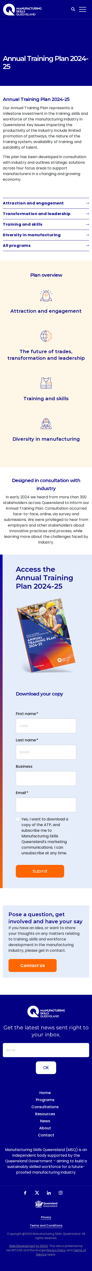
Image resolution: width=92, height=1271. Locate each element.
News (45, 1121)
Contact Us (32, 965)
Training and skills (22, 224)
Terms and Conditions (46, 1225)
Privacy (46, 1217)
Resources (45, 1114)
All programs (16, 245)
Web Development (22, 1246)
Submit (40, 871)
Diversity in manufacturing (32, 235)
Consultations (45, 1107)
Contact (46, 1135)
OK (46, 1068)
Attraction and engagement (33, 203)
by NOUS (42, 1246)
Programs (45, 1100)
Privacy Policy (56, 1250)
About (45, 1128)
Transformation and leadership (37, 213)
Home (45, 1092)
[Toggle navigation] (82, 9)
